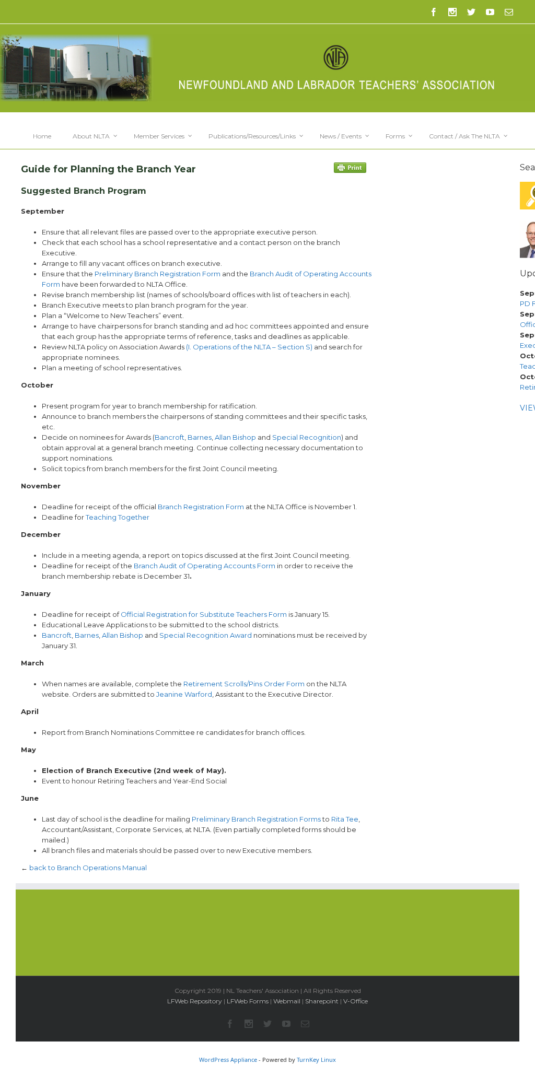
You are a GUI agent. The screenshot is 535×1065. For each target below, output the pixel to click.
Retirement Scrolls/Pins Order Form (244, 684)
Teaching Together (117, 517)
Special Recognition (306, 437)
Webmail (286, 1001)
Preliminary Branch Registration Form (157, 274)
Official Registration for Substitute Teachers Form (204, 614)
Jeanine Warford (184, 694)
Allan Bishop (235, 437)
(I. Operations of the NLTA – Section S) (249, 347)
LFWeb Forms (248, 1001)
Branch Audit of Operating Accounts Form (204, 565)
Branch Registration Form (201, 506)
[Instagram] (452, 12)
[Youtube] (490, 12)
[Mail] (509, 12)
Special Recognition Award (205, 635)
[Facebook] (433, 12)
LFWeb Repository (194, 1001)
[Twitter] (471, 12)
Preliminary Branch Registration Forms (256, 819)
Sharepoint (322, 1001)
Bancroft (169, 437)
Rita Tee (344, 819)
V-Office (355, 1001)
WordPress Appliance (228, 1059)
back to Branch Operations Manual (88, 867)
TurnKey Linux (316, 1059)
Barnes (200, 437)
